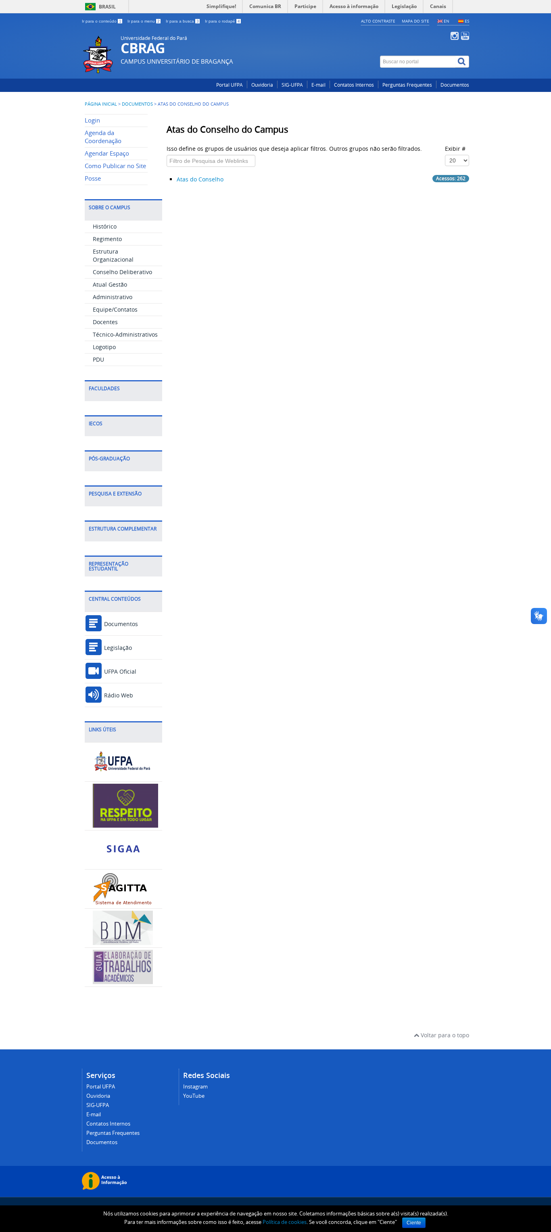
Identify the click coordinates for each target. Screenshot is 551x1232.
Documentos (454, 84)
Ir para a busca (182, 21)
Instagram (195, 1086)
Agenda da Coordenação (103, 137)
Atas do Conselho (200, 179)
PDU (98, 359)
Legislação (117, 647)
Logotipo (104, 347)
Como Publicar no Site (115, 166)
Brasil (107, 6)
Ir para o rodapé (222, 21)
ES (467, 21)
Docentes (105, 322)
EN (446, 21)
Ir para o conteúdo (101, 21)
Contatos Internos (354, 84)
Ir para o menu (143, 21)
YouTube (194, 1096)
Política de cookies (285, 1222)
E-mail (318, 84)
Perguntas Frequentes (407, 84)
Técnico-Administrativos (125, 334)
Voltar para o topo (444, 1035)
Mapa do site (415, 21)
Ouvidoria (262, 84)
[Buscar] (462, 62)
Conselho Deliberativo (122, 272)
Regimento (107, 239)
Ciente (414, 1223)
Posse (93, 178)
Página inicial (101, 104)
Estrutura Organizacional (113, 255)
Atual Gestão (110, 284)
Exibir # (455, 148)
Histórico (105, 226)
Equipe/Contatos (115, 309)
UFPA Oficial (119, 671)
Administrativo (112, 297)
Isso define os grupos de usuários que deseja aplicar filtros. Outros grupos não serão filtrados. (295, 148)
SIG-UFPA (292, 84)
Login (92, 120)
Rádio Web (117, 695)
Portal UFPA (229, 84)
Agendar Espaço (107, 153)
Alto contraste (378, 21)
